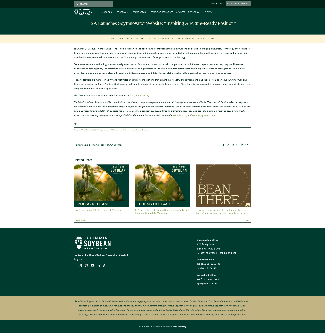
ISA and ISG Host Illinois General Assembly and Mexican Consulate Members (162, 211)
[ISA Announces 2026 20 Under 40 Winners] (101, 166)
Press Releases (124, 129)
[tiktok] (103, 265)
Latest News (112, 129)
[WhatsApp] (237, 144)
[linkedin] (98, 265)
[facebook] (75, 265)
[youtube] (92, 265)
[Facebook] (223, 144)
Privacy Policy (179, 326)
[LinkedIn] (233, 144)
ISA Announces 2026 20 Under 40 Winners (97, 209)
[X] (228, 144)
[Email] (246, 144)
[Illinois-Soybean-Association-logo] (83, 9)
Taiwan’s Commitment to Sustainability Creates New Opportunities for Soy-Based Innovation (222, 211)
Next (246, 220)
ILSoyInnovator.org (139, 95)
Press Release (142, 129)
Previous (80, 220)
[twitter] (81, 265)
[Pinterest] (242, 144)
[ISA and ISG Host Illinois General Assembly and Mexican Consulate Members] (162, 166)
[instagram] (86, 265)
